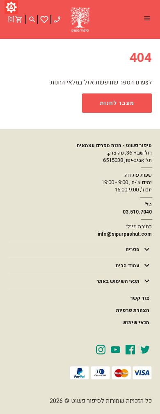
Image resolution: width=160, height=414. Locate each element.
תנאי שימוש (135, 322)
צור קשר (139, 298)
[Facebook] (130, 349)
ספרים (132, 249)
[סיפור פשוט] (80, 20)
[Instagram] (100, 349)
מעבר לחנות (117, 103)
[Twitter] (145, 349)
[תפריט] (147, 19)
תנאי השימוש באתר (118, 281)
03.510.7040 (137, 212)
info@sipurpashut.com (125, 234)
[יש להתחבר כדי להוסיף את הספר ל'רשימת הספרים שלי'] (44, 19)
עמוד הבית (127, 265)
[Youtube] (115, 349)
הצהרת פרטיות (132, 310)
